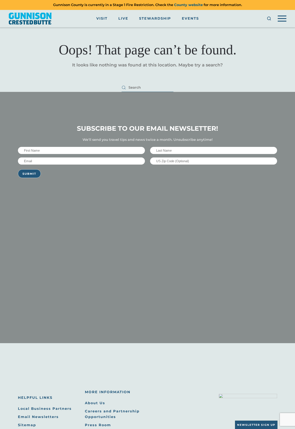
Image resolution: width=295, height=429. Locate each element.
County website (188, 5)
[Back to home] (30, 18)
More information (107, 392)
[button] (269, 18)
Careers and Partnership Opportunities (112, 414)
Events (190, 18)
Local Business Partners (45, 409)
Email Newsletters (38, 417)
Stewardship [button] (155, 18)
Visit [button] (102, 18)
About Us (95, 403)
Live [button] (123, 18)
